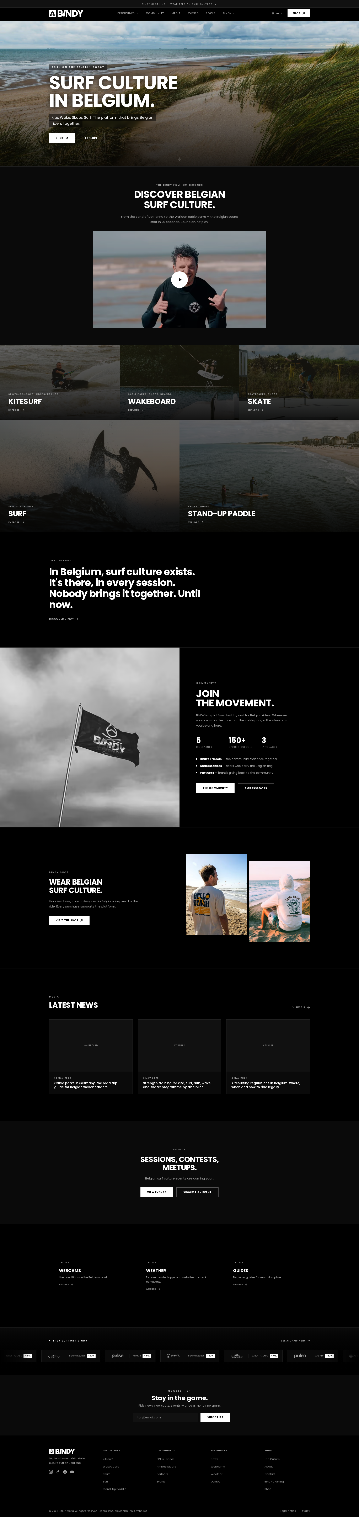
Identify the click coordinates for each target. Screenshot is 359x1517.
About (268, 1467)
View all (299, 1007)
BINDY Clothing (274, 1482)
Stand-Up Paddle (114, 1489)
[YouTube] (72, 1472)
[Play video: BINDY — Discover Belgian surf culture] (179, 279)
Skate (107, 1474)
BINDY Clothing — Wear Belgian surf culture (179, 4)
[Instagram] (51, 1472)
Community (155, 13)
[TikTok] (58, 1472)
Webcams (218, 1467)
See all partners (293, 1340)
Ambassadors (256, 788)
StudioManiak (119, 1511)
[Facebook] (65, 1472)
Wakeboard (111, 1467)
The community (215, 788)
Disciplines (126, 13)
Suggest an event (197, 1192)
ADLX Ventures (138, 1511)
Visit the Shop (67, 920)
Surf (105, 1482)
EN (277, 13)
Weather (217, 1474)
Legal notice (288, 1511)
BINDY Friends (166, 1459)
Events (193, 13)
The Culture (272, 1459)
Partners (162, 1474)
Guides (215, 1482)
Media (175, 13)
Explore (91, 138)
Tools (210, 13)
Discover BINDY (61, 619)
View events (156, 1192)
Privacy (305, 1511)
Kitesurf (108, 1459)
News (214, 1459)
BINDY (227, 13)
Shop (296, 13)
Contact (269, 1474)
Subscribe (215, 1417)
